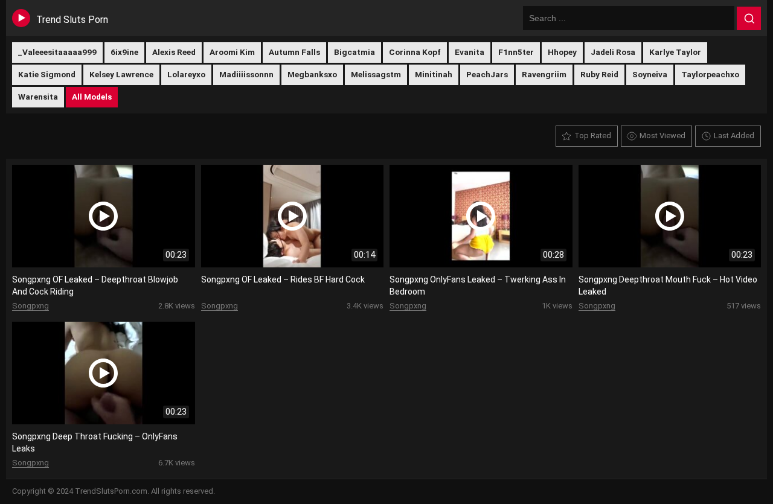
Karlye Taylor (675, 52)
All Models (92, 96)
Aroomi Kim (232, 52)
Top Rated (592, 135)
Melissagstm (376, 74)
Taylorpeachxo (710, 74)
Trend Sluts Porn (72, 19)
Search (749, 19)
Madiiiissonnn (246, 74)
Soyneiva (649, 74)
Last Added (734, 135)
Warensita (38, 96)
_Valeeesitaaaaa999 (57, 52)
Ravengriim (544, 74)
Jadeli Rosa (613, 52)
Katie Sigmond (46, 74)
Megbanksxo (312, 74)
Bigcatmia (354, 52)
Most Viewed (662, 135)
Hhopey (562, 52)
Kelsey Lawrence (121, 74)
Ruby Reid (599, 74)
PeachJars (487, 74)
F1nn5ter (516, 52)
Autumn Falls (294, 52)
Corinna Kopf (415, 52)
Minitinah (433, 74)
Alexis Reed (174, 52)
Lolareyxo (186, 74)
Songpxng (30, 305)
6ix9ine (124, 52)
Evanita (469, 52)
